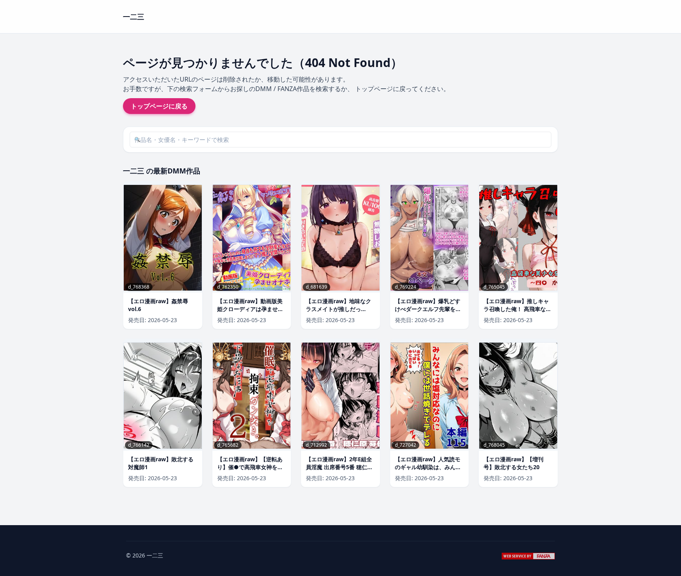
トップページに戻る (159, 106)
